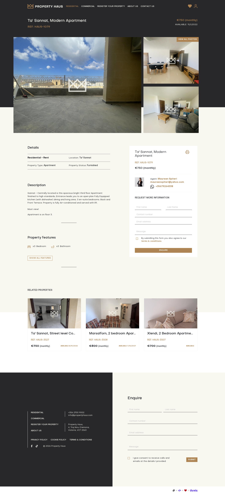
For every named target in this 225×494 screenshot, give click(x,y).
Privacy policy (39, 440)
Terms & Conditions (80, 440)
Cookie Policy (58, 440)
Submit (192, 460)
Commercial (37, 419)
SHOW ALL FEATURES (40, 258)
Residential (37, 413)
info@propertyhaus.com (80, 415)
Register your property (44, 425)
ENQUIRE (163, 250)
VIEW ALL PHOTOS (187, 39)
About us (36, 431)
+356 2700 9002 (76, 413)
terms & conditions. (151, 241)
